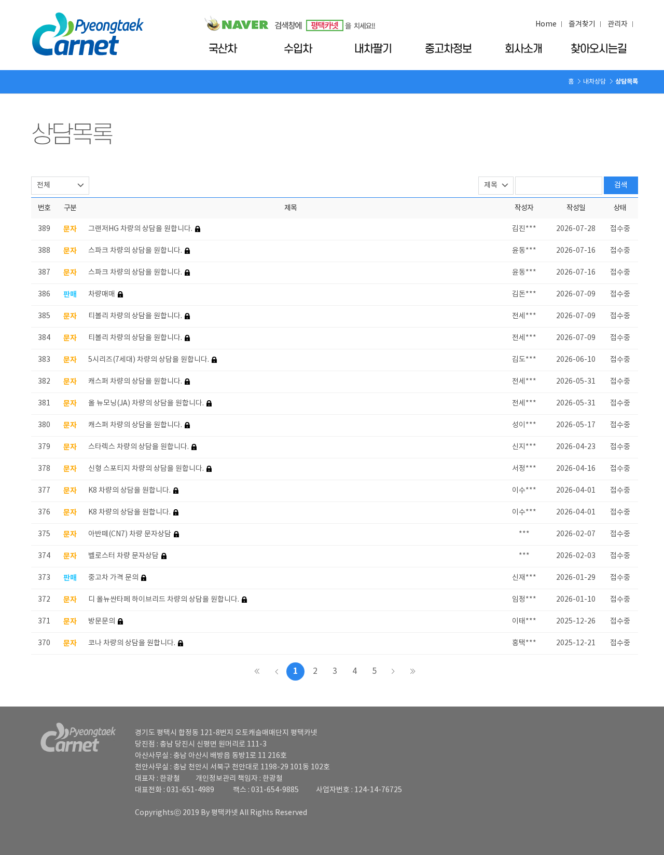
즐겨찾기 (582, 24)
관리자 (617, 24)
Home (546, 24)
